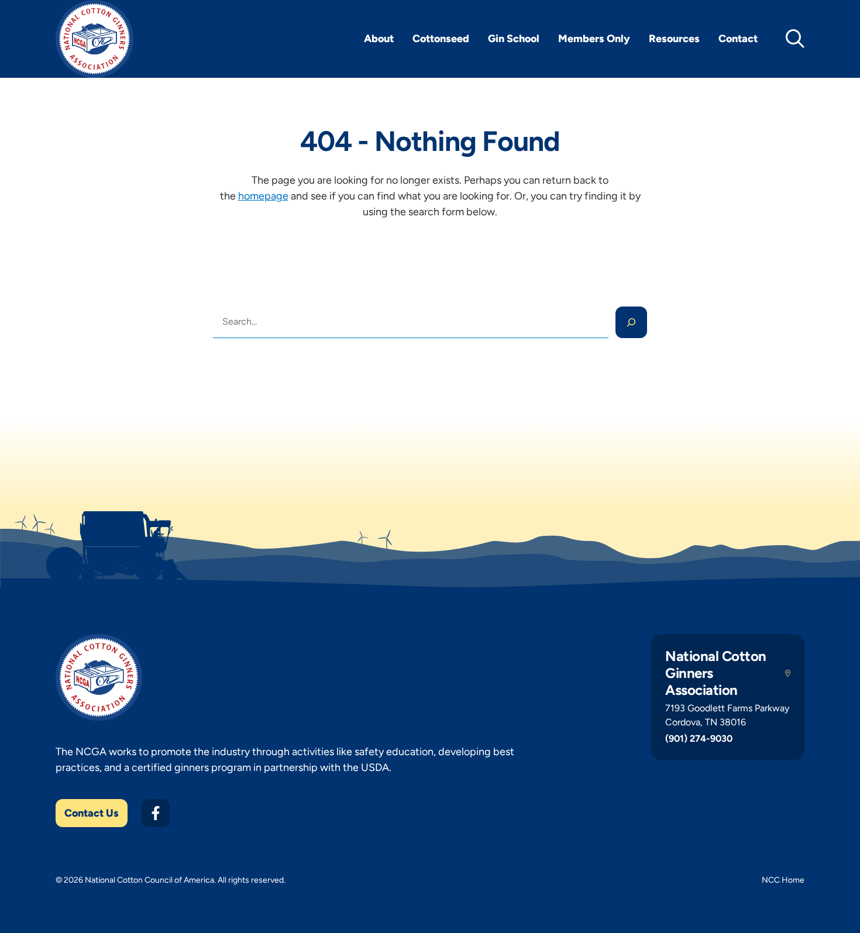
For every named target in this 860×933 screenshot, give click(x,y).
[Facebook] (156, 813)
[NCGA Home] (94, 39)
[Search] (631, 322)
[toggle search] (795, 38)
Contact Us (91, 813)
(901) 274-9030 (698, 738)
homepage (263, 196)
